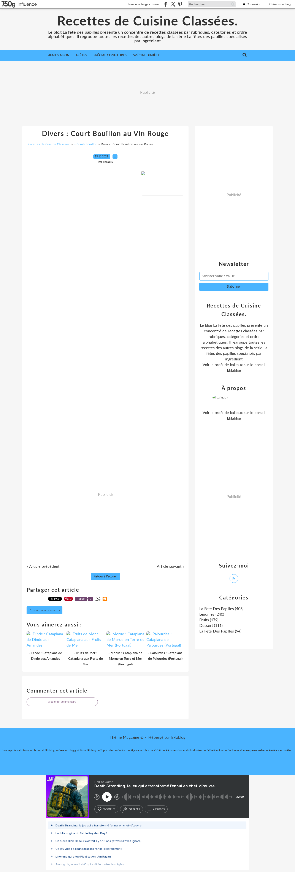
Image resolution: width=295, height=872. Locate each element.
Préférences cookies (280, 750)
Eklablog (178, 738)
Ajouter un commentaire (62, 701)
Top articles (106, 750)
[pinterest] (180, 4)
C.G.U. (158, 750)
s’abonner (109, 809)
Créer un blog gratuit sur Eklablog (77, 750)
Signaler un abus (140, 750)
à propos (159, 809)
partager (134, 809)
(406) (221, 609)
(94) (220, 631)
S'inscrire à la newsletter (44, 610)
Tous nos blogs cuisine (143, 4)
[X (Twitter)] (173, 4)
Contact (122, 750)
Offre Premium (215, 750)
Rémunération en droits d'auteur (184, 750)
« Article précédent (43, 567)
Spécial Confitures (110, 55)
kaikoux (236, 365)
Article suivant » (170, 567)
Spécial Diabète (146, 55)
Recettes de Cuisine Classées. (147, 21)
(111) (211, 626)
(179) (209, 620)
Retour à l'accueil (105, 576)
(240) (211, 615)
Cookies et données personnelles (246, 750)
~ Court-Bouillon (85, 144)
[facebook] (165, 4)
